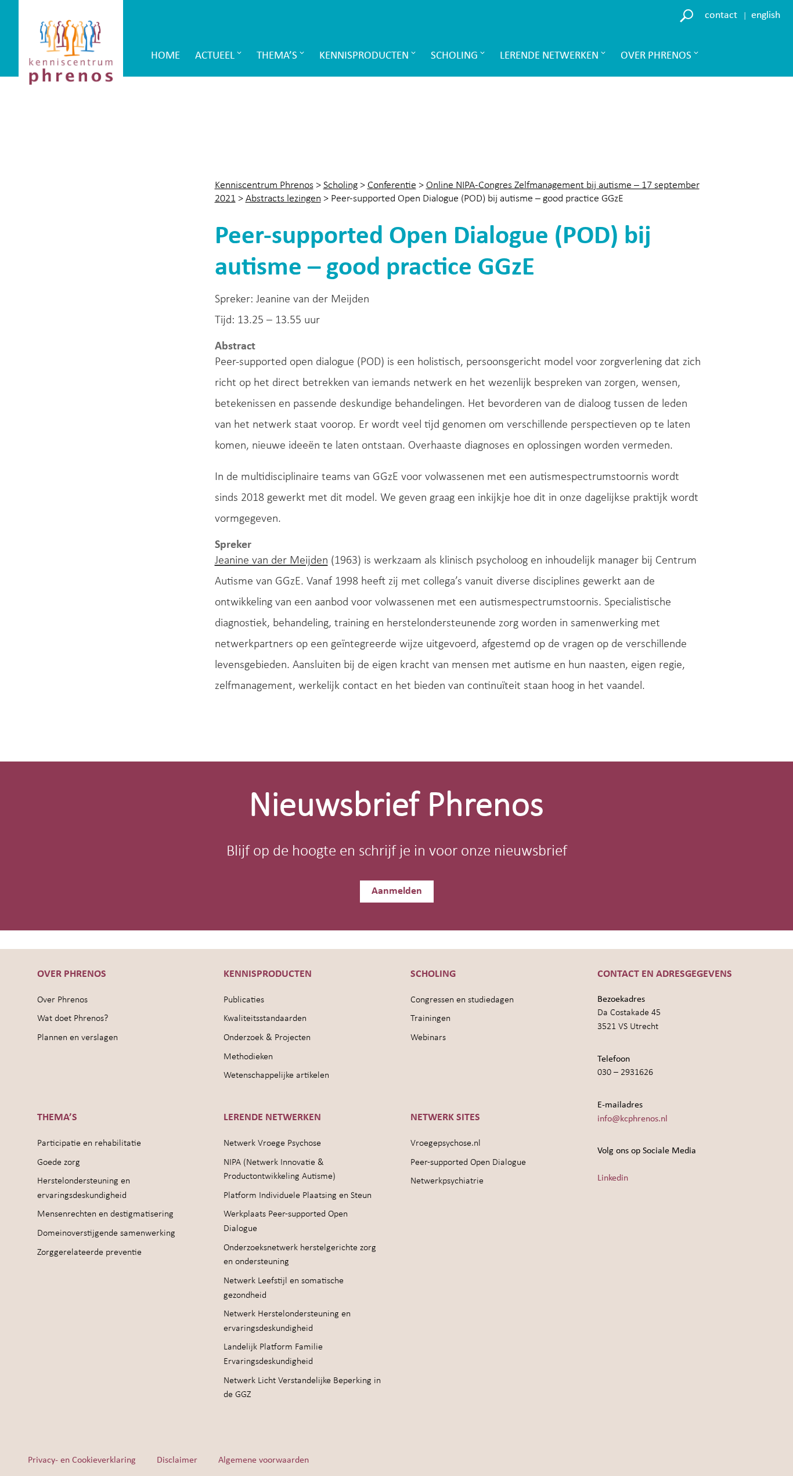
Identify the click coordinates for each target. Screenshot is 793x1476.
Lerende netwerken (549, 56)
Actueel (215, 56)
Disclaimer (177, 1460)
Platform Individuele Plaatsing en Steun (298, 1195)
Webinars (428, 1037)
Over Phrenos (656, 56)
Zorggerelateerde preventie (89, 1252)
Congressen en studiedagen (462, 1000)
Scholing (454, 56)
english (765, 15)
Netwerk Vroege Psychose (272, 1143)
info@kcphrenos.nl (632, 1119)
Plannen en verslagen (77, 1037)
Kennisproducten (364, 56)
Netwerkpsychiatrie (447, 1181)
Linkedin (612, 1178)
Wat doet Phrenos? (72, 1018)
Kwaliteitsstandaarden (265, 1018)
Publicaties (244, 1000)
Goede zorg (58, 1162)
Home (165, 56)
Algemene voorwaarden (263, 1460)
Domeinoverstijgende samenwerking (106, 1233)
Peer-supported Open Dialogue (468, 1162)
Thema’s (277, 56)
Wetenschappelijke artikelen (276, 1075)
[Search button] (688, 14)
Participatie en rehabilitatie (89, 1143)
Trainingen (430, 1018)
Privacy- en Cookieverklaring (82, 1460)
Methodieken (248, 1057)
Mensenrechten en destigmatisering (105, 1214)
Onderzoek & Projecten (267, 1037)
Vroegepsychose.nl (445, 1143)
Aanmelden (397, 891)
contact (721, 15)
